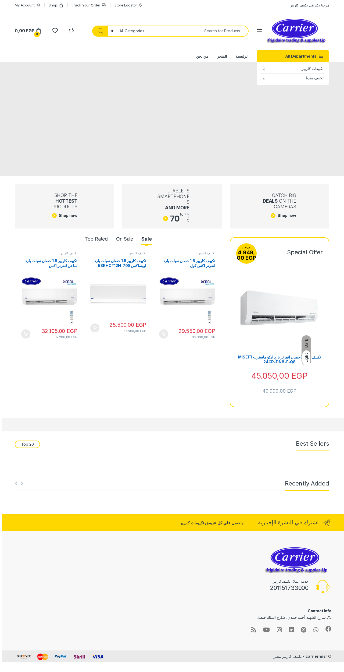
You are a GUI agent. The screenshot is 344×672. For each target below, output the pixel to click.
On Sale (124, 239)
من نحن (202, 56)
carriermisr (316, 656)
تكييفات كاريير (313, 68)
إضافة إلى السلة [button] (164, 334)
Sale (146, 239)
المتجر (222, 56)
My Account (25, 5)
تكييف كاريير (206, 253)
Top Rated (96, 239)
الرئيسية (242, 56)
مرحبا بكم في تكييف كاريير (309, 5)
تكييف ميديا (315, 78)
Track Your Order (86, 5)
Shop (53, 5)
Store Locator (125, 5)
